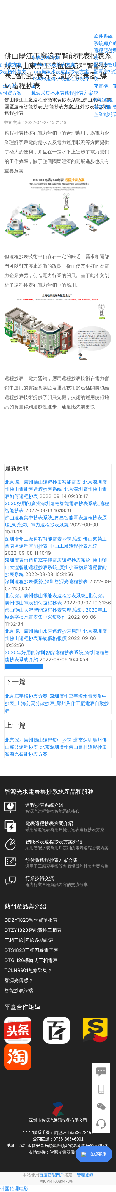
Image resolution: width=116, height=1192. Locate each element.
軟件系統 (103, 36)
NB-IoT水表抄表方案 (53, 64)
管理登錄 (85, 1174)
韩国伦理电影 (14, 1188)
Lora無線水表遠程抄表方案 (60, 72)
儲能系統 (103, 100)
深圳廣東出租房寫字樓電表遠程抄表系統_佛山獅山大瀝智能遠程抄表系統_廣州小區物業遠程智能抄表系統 (56, 567)
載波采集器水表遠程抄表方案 (62, 93)
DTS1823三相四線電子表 (31, 950)
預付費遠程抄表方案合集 (51, 860)
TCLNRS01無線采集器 (28, 970)
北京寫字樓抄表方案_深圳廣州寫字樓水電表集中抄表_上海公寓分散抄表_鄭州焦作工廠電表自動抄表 (57, 703)
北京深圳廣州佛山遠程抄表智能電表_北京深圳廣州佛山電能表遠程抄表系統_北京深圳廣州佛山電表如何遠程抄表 (56, 489)
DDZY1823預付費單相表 (30, 920)
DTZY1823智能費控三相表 (33, 930)
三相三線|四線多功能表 (29, 940)
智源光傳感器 (18, 980)
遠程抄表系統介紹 (44, 805)
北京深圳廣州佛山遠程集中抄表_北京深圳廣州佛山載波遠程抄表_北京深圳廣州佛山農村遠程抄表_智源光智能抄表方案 (57, 747)
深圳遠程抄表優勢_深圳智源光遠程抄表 (47, 581)
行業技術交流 (39, 878)
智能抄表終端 (18, 990)
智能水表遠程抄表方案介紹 (53, 842)
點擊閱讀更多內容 (24, 666)
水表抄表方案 (45, 57)
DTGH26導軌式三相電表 (30, 960)
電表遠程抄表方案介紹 (49, 823)
